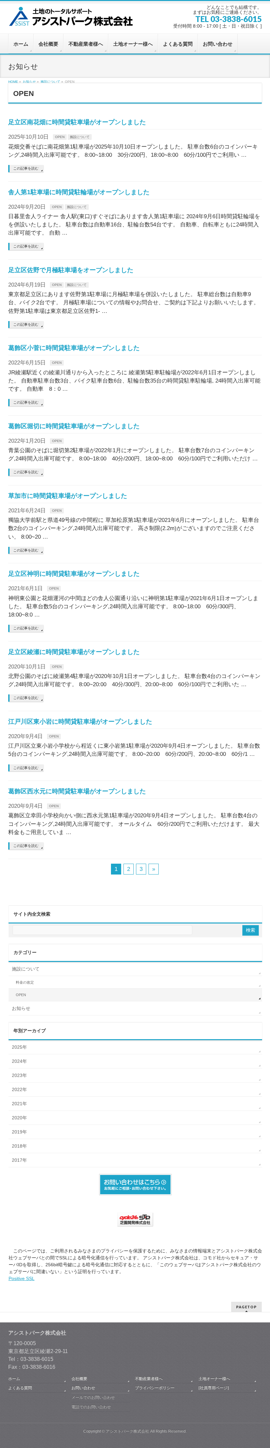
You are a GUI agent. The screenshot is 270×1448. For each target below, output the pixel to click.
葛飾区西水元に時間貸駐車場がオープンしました (77, 791)
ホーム (14, 1378)
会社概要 (79, 1378)
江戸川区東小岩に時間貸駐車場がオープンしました (80, 721)
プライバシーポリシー (155, 1388)
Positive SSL (22, 1278)
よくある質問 (20, 1388)
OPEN (60, 137)
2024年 (19, 1061)
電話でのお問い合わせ (91, 1407)
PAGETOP (246, 1307)
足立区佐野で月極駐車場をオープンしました (70, 270)
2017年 (19, 1160)
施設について (80, 137)
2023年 (19, 1075)
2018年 (19, 1146)
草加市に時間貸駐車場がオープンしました (67, 495)
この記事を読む (26, 168)
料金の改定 (25, 982)
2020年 (19, 1117)
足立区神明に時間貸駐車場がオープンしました (74, 573)
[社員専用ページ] (214, 1388)
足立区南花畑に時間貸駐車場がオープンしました (77, 122)
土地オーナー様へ (214, 1378)
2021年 (19, 1103)
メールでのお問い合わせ (93, 1397)
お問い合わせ (83, 1388)
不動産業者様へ (149, 1378)
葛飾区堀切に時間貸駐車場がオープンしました (74, 426)
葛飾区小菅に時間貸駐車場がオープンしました (74, 347)
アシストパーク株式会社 (127, 1431)
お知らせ (21, 1008)
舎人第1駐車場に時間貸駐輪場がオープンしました (78, 192)
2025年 (19, 1047)
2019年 (19, 1131)
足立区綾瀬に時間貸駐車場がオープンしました (74, 651)
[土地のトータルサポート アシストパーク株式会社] (72, 18)
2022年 (19, 1089)
